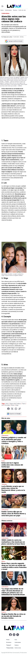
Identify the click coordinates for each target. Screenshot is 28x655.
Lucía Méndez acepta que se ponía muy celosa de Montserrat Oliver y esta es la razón (13, 489)
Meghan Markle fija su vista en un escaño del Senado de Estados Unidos (13, 616)
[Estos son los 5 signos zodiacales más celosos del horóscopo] (14, 452)
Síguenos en (15, 413)
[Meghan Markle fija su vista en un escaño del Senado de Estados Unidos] (14, 604)
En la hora (10, 642)
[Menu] (2, 6)
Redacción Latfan (8, 37)
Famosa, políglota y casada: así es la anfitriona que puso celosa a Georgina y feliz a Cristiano (13, 440)
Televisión (4, 484)
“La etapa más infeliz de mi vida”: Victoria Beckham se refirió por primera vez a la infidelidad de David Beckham (13, 592)
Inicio (2, 10)
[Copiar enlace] (19, 408)
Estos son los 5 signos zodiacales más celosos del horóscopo (12, 465)
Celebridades (8, 10)
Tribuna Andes (10, 647)
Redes (3, 460)
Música (3, 561)
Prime (10, 639)
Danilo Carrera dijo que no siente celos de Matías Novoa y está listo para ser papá (13, 513)
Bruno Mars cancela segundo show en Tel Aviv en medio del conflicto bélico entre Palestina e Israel (14, 566)
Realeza (15, 10)
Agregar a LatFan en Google (13, 41)
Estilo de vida (22, 10)
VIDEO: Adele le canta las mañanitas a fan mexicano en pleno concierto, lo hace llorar (13, 542)
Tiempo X (10, 645)
